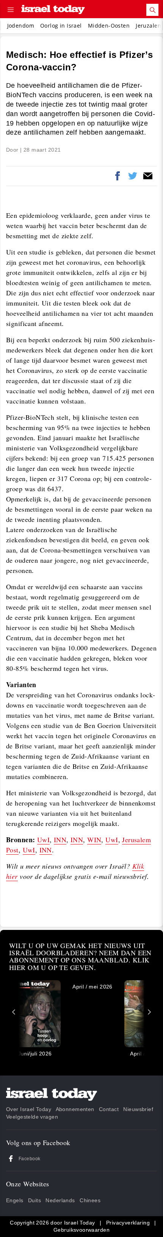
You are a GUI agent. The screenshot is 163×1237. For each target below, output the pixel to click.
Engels (15, 1200)
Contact (109, 1109)
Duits (34, 1200)
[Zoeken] (152, 10)
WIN (94, 839)
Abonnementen (75, 1109)
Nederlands (60, 1200)
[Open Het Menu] (10, 9)
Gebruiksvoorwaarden (81, 1230)
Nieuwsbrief (138, 1109)
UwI (43, 839)
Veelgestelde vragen (32, 1117)
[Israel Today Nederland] (53, 10)
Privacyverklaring (128, 1223)
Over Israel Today (28, 1109)
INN (60, 839)
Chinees (90, 1200)
